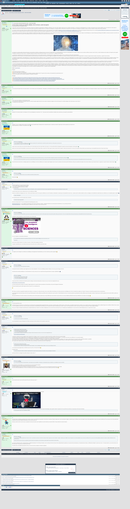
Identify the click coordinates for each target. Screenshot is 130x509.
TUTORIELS (47, 3)
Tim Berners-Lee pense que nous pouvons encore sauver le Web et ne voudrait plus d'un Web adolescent (18, 481)
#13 (118, 299)
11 (113, 10)
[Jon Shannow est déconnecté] (6, 128)
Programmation (35, 2)
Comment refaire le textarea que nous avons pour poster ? (11, 483)
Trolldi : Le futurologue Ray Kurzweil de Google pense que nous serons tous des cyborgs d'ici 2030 (16, 475)
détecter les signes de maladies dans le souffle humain (68, 30)
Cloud (15, 2)
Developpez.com (113, 489)
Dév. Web (28, 2)
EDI (31, 2)
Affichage (117, 19)
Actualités (21, 7)
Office (41, 2)
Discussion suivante (64, 456)
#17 (118, 376)
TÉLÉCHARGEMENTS (62, 3)
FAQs (35, 452)
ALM (19, 2)
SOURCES (67, 3)
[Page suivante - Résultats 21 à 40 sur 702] (115, 10)
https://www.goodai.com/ (16, 204)
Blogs (24, 0)
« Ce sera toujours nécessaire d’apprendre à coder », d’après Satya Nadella (20, 12)
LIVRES (57, 3)
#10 (118, 208)
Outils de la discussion (111, 19)
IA (17, 2)
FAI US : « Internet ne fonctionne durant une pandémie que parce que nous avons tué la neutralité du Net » (18, 477)
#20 (118, 432)
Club (46, 0)
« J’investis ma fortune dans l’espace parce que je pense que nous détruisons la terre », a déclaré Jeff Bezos (18, 479)
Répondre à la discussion (6, 10)
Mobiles (44, 2)
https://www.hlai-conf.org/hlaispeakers (18, 282)
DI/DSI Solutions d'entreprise (9, 2)
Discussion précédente (57, 456)
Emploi (36, 0)
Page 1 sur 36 (106, 10)
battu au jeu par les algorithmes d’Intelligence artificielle (70, 31)
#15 (118, 325)
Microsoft (22, 2)
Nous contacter (108, 489)
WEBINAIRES (54, 3)
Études (40, 0)
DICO (75, 3)
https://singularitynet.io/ (16, 203)
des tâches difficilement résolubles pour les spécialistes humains (108, 30)
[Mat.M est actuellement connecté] (6, 366)
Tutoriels (18, 0)
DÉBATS (71, 3)
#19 (118, 415)
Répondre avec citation (111, 83)
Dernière (117, 10)
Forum (4, 7)
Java (25, 2)
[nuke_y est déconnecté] (6, 422)
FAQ (21, 0)
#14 (118, 311)
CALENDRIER (88, 452)
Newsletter (31, 0)
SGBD (39, 2)
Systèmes (47, 2)
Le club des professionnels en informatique (12, 7)
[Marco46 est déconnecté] (6, 217)
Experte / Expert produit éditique (52, 470)
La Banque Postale (51, 471)
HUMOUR (78, 3)
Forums (13, 0)
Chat (27, 0)
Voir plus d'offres (72, 472)
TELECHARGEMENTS (47, 452)
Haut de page (117, 489)
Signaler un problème (16, 10)
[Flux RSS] (125, 3)
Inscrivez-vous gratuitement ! (19, 4)
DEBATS (72, 452)
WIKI (73, 3)
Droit (43, 0)
